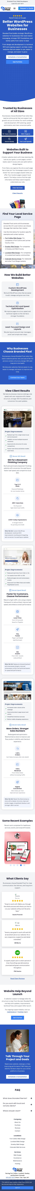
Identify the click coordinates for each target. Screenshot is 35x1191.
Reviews (17, 1128)
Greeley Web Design (12, 246)
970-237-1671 (10, 1177)
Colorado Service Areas (13, 259)
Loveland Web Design (12, 253)
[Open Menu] (14, 8)
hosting (20, 1012)
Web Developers (22, 1)
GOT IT (17, 1188)
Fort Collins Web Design (13, 238)
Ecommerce (17, 1158)
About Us (17, 1122)
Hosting (17, 1163)
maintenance (11, 1012)
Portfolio (17, 1125)
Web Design (17, 1155)
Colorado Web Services (17, 1147)
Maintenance (17, 1161)
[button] (10, 865)
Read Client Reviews (17, 978)
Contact (17, 1131)
